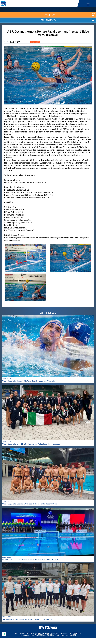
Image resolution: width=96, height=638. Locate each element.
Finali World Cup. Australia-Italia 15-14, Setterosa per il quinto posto (30, 559)
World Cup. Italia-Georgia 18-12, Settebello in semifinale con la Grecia (30, 504)
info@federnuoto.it (27, 635)
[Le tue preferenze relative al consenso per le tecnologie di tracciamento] (4, 634)
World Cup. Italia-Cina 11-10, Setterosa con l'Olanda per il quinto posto (31, 444)
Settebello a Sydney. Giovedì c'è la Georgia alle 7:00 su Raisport (27, 619)
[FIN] (40, 3)
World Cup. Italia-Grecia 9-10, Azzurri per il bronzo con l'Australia (28, 381)
